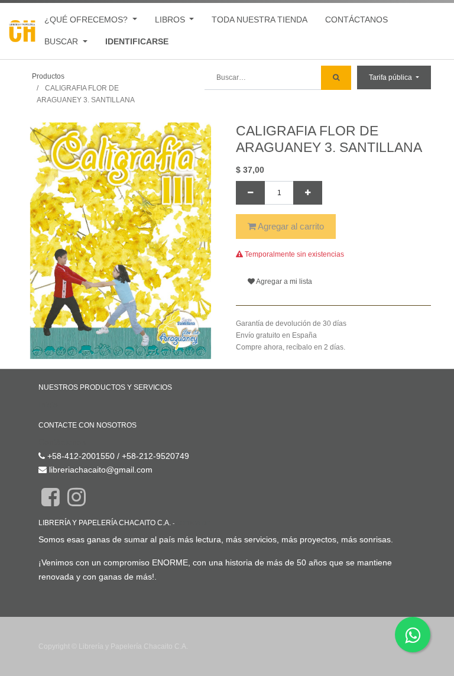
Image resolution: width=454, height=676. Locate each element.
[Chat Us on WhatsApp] (412, 634)
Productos (48, 76)
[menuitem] (259, 20)
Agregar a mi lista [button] (283, 281)
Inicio (48, 404)
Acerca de (193, 523)
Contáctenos (62, 442)
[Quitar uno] (250, 193)
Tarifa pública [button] (391, 77)
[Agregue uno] (307, 193)
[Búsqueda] (336, 78)
